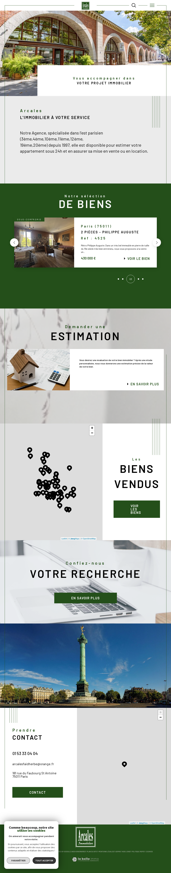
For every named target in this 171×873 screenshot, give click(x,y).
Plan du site (92, 851)
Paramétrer (18, 860)
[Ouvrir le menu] (152, 5)
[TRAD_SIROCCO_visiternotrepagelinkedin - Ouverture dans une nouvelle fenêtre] (25, 809)
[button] (14, 242)
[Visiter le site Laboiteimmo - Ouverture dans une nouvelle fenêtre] (85, 863)
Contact (166, 239)
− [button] (92, 433)
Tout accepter (44, 860)
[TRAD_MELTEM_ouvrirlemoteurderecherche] (133, 5)
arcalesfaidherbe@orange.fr (33, 764)
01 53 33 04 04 (25, 753)
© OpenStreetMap (88, 538)
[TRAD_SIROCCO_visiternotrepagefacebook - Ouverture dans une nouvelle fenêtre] (16, 809)
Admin (118, 851)
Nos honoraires (78, 851)
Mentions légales (106, 851)
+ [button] (92, 428)
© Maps (73, 538)
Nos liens (126, 851)
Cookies (149, 851)
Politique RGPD (138, 851)
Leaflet (64, 538)
